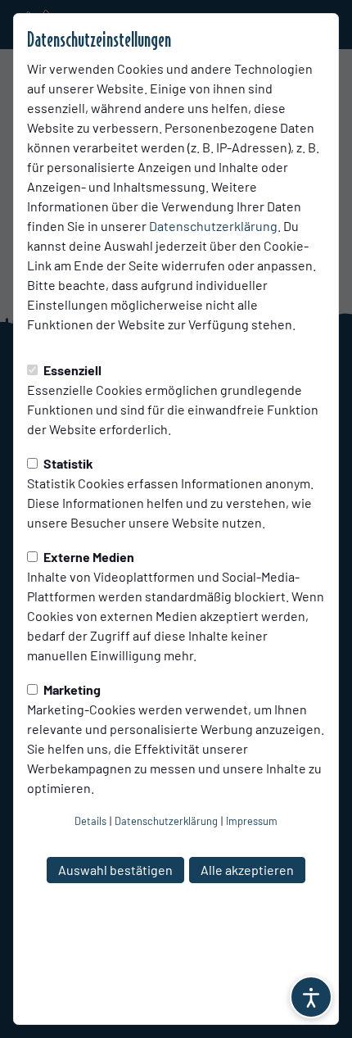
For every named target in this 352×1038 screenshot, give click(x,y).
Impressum (252, 820)
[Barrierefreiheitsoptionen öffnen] (311, 997)
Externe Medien (87, 556)
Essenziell (71, 370)
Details (90, 820)
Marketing (71, 689)
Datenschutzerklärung (213, 225)
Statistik (67, 463)
